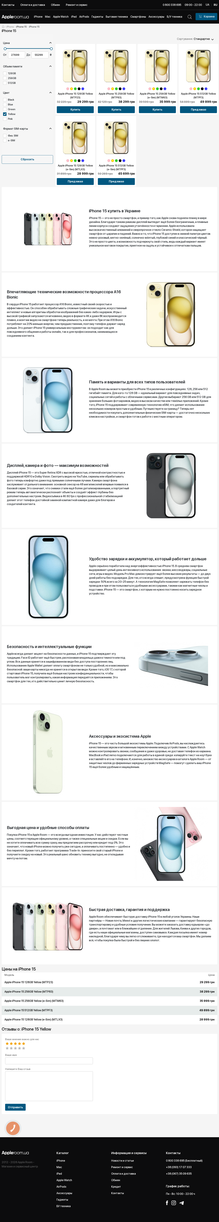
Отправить (15, 1107)
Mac (59, 1167)
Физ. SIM (13, 135)
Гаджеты (62, 1199)
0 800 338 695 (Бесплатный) (184, 1160)
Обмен (55, 5)
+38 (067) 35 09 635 (179, 1173)
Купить (75, 109)
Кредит (116, 1186)
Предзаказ (198, 109)
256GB (12, 78)
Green (11, 109)
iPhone (60, 1160)
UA (207, 4)
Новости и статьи (122, 1160)
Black (11, 99)
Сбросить (27, 159)
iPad (59, 1173)
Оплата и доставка (32, 5)
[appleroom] (3, 27)
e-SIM (11, 140)
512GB (12, 83)
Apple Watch (64, 1180)
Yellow (11, 114)
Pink (10, 118)
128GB (12, 73)
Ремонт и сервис (76, 5)
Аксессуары (64, 1193)
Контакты (8, 5)
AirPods (61, 1186)
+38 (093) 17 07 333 (179, 1167)
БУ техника (63, 1206)
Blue (10, 104)
